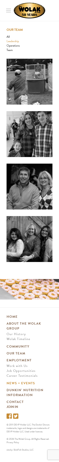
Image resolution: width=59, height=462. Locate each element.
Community (18, 346)
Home (12, 316)
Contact (15, 401)
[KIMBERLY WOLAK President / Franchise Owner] (29, 134)
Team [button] (10, 50)
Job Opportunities (21, 370)
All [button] (8, 36)
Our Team (16, 353)
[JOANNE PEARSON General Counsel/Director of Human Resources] (29, 239)
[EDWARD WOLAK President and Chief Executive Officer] (29, 82)
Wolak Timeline (18, 338)
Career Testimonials (22, 375)
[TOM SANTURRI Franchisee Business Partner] (29, 187)
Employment (19, 360)
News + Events (21, 383)
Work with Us (17, 365)
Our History (16, 333)
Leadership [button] (13, 41)
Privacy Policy (13, 442)
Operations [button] (13, 45)
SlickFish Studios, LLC (24, 450)
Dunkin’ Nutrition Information (25, 392)
